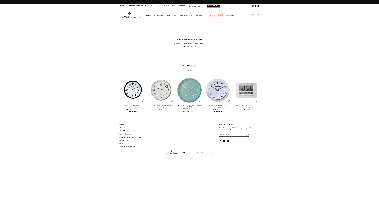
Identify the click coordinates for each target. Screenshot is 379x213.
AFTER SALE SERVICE (135, 6)
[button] (133, 111)
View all (189, 70)
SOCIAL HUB (230, 15)
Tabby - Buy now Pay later (127, 146)
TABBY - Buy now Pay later (153, 6)
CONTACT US (181, 6)
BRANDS (148, 15)
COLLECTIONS (200, 15)
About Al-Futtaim (124, 128)
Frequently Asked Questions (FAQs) (130, 137)
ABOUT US (122, 6)
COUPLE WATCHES (186, 15)
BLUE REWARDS (169, 6)
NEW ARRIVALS (159, 15)
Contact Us (122, 143)
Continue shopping (189, 46)
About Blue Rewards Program (128, 131)
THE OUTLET (215, 15)
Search (121, 124)
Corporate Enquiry (124, 140)
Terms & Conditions (125, 134)
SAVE (220, 15)
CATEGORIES (171, 15)
